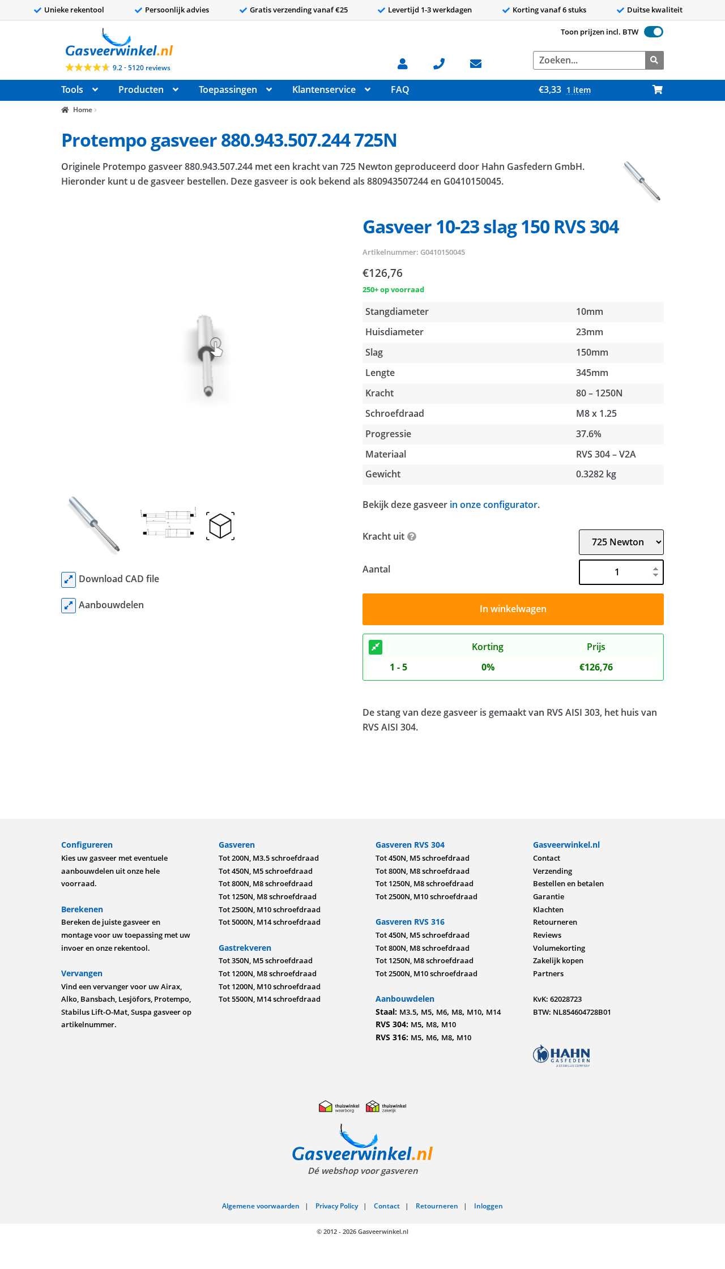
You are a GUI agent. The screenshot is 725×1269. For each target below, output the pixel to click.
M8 (456, 1012)
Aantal (376, 569)
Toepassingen (228, 89)
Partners (548, 973)
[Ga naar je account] (408, 62)
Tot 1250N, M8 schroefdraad (268, 896)
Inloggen (488, 1206)
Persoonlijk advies (177, 10)
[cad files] (68, 580)
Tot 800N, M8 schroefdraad (266, 883)
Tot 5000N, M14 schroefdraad (270, 922)
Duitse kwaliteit (655, 10)
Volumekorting (559, 948)
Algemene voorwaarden (261, 1206)
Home (82, 109)
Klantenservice (324, 89)
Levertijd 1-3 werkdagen (430, 10)
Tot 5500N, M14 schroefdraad (270, 999)
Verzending (552, 871)
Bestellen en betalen (568, 883)
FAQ (400, 89)
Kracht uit (383, 536)
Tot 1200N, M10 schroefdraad (270, 986)
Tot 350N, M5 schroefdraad (266, 960)
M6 (441, 1012)
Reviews (547, 935)
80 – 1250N (599, 393)
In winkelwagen (513, 609)
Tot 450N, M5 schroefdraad (266, 871)
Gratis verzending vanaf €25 (299, 10)
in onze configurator (494, 504)
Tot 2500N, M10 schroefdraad (270, 909)
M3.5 (407, 1012)
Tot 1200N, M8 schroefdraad (268, 973)
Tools (72, 89)
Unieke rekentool (74, 10)
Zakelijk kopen (558, 960)
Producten (141, 89)
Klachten (548, 909)
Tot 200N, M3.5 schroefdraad (269, 858)
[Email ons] (481, 62)
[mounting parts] (68, 606)
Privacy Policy (336, 1206)
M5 (426, 1012)
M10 (474, 1012)
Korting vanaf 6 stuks (549, 10)
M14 (493, 1012)
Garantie (548, 896)
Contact (546, 858)
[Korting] (375, 647)
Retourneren (555, 922)
